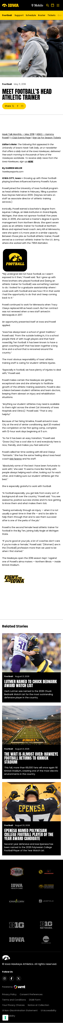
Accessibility (8, 1015)
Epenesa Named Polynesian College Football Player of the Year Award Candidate (28, 834)
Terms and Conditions (14, 999)
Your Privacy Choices (13, 1005)
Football (7, 84)
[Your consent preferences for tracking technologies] (5, 1018)
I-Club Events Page (21, 137)
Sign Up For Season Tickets (47, 137)
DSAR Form (35, 999)
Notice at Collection (38, 1005)
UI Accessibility (48, 1010)
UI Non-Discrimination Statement (20, 1010)
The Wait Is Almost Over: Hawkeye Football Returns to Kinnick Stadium (31, 758)
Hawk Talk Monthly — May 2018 (18, 134)
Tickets (52, 16)
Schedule (31, 15)
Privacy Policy (9, 994)
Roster (41, 15)
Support (19, 15)
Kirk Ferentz (16, 458)
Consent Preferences (31, 994)
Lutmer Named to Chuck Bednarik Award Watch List (30, 683)
